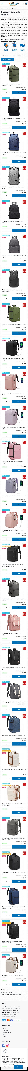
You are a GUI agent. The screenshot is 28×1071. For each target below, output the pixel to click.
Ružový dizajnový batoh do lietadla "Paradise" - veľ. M (13, 531)
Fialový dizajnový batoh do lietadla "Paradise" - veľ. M (14, 496)
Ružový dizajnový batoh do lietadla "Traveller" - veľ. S (13, 634)
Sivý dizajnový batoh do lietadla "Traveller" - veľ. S (13, 702)
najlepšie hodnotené (21, 55)
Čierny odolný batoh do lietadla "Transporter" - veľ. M (13, 873)
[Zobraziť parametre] (7, 59)
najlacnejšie (5, 55)
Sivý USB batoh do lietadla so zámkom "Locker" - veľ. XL (13, 187)
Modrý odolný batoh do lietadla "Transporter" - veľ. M (13, 736)
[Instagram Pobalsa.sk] (7, 1044)
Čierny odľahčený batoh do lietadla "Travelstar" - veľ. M (13, 359)
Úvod (2, 8)
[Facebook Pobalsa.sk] (3, 1044)
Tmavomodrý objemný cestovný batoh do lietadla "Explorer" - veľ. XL (13, 907)
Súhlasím (18, 1067)
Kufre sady (18, 994)
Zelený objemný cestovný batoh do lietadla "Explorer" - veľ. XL (12, 84)
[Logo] (14, 4)
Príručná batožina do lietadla (16, 39)
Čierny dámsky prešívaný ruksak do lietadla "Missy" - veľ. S (12, 222)
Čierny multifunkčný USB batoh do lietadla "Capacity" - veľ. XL (12, 290)
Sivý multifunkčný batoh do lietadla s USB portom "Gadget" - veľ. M (13, 839)
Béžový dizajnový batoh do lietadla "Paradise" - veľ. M (13, 976)
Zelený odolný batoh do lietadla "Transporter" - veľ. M (13, 325)
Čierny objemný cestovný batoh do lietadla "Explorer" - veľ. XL (12, 942)
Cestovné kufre (4, 41)
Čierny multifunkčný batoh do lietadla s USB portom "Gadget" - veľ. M (12, 565)
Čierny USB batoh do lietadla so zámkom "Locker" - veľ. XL (14, 119)
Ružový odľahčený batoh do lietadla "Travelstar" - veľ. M (13, 393)
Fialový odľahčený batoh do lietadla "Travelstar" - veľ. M (13, 428)
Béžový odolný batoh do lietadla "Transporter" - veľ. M (14, 770)
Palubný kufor (12, 41)
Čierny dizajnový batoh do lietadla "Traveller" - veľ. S (13, 668)
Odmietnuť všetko (8, 1066)
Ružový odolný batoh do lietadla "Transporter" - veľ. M (13, 462)
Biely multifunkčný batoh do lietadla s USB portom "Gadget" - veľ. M (13, 804)
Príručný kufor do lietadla (6, 992)
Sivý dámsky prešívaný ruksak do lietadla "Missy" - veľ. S (14, 256)
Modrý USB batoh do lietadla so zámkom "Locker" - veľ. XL (14, 153)
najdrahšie (12, 55)
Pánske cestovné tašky (9, 994)
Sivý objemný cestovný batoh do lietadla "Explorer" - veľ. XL (14, 599)
